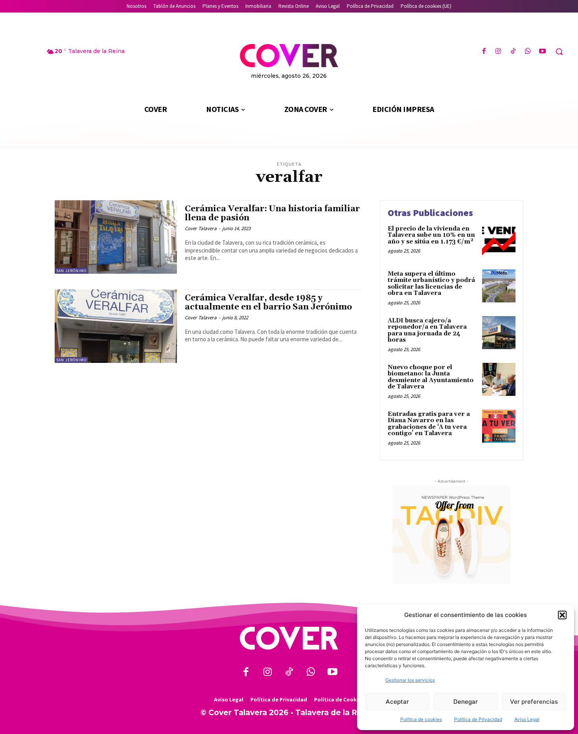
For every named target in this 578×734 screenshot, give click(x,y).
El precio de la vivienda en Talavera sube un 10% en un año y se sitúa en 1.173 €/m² (431, 235)
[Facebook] (484, 51)
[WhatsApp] (528, 51)
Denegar (465, 701)
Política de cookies (421, 719)
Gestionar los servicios (410, 680)
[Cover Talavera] (289, 638)
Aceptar (397, 701)
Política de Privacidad (478, 719)
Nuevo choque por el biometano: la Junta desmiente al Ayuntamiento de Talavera (430, 377)
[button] (562, 615)
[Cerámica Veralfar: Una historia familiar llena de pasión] (116, 237)
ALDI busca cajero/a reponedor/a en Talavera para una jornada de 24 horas (427, 330)
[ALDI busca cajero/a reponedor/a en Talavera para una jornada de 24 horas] (498, 333)
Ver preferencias (534, 701)
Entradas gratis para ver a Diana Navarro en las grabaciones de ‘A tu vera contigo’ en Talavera (429, 423)
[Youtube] (542, 51)
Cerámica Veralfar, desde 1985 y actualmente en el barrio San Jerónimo (268, 302)
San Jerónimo (71, 270)
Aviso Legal (526, 719)
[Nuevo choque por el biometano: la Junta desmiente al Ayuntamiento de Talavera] (498, 379)
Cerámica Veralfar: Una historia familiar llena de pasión (272, 213)
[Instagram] (498, 51)
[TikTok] (513, 51)
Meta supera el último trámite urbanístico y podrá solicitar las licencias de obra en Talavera (431, 283)
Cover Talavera (201, 228)
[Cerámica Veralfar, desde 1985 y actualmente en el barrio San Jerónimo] (116, 326)
